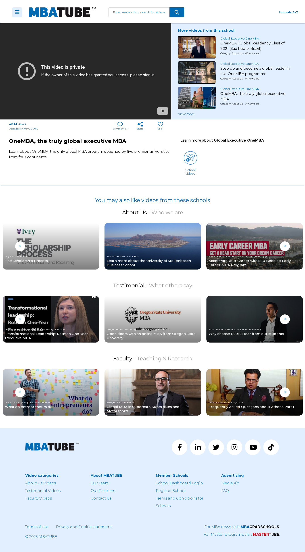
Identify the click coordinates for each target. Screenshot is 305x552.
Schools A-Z (288, 12)
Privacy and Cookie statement (84, 527)
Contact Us (101, 498)
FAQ (225, 491)
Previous (20, 246)
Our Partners (103, 491)
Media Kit (230, 483)
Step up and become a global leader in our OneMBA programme (255, 71)
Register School (171, 491)
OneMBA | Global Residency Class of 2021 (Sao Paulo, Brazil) (252, 46)
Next (285, 246)
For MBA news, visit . (242, 527)
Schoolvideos (190, 171)
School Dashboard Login (179, 483)
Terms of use (36, 527)
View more (186, 114)
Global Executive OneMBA (239, 38)
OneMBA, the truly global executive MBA (252, 96)
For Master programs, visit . (242, 534)
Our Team (100, 483)
